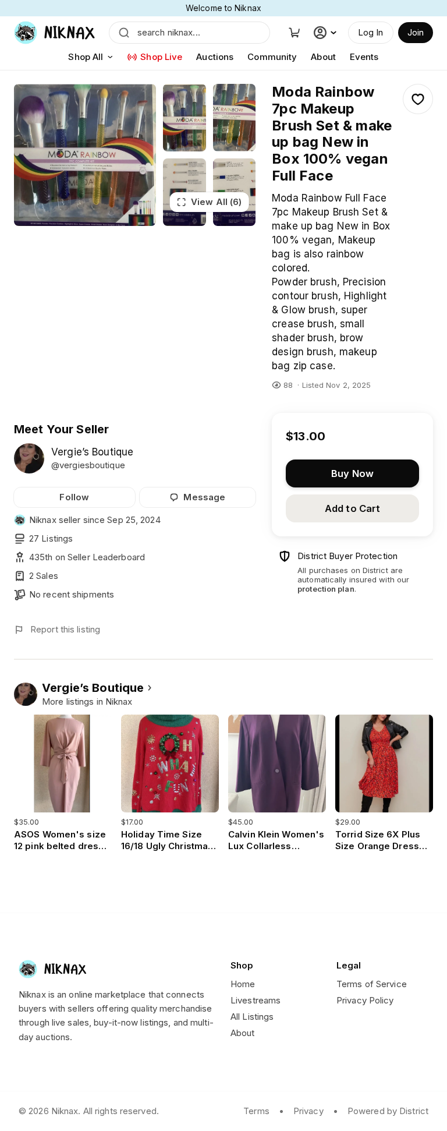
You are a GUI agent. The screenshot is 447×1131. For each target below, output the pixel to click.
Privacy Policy (365, 1000)
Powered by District (387, 1110)
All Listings (252, 1016)
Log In (371, 32)
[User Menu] (326, 32)
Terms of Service (371, 983)
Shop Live (161, 56)
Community (272, 56)
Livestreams (255, 1000)
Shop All (85, 56)
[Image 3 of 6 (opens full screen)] (234, 117)
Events (364, 56)
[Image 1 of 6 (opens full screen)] (85, 155)
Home (242, 983)
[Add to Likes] (418, 99)
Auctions (214, 56)
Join (415, 32)
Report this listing (65, 629)
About (323, 56)
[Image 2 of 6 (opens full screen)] (184, 117)
